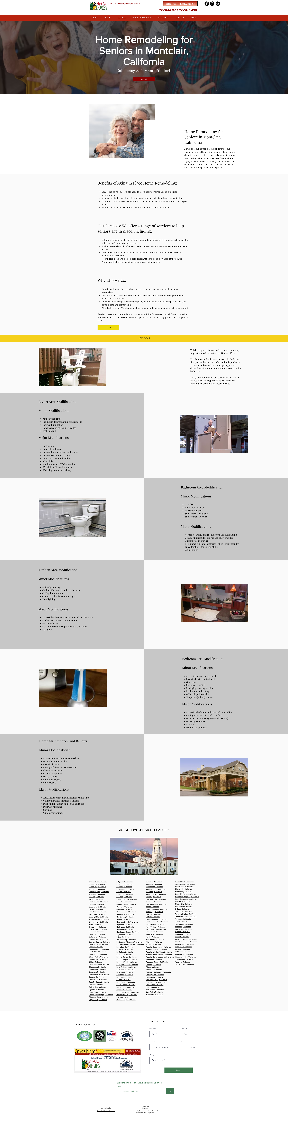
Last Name (184, 1028)
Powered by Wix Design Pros (145, 1112)
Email (151, 1041)
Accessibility (145, 1106)
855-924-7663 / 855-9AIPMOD (178, 10)
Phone (183, 1041)
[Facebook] (207, 3)
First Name (152, 1028)
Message (152, 1054)
